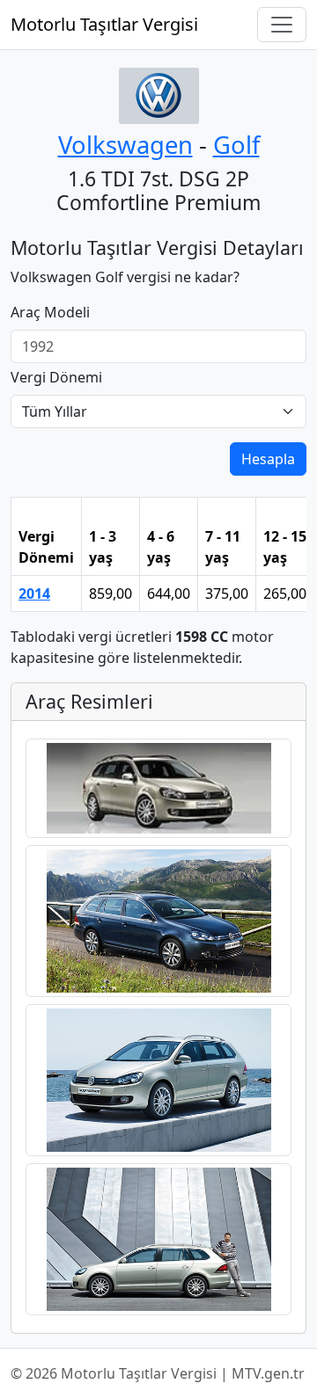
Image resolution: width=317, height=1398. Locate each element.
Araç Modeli (50, 312)
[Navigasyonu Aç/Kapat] (281, 24)
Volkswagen (125, 144)
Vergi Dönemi (56, 377)
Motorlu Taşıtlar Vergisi (104, 24)
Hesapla (268, 459)
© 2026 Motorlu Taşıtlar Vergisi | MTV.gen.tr (158, 1373)
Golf (236, 144)
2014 (34, 593)
